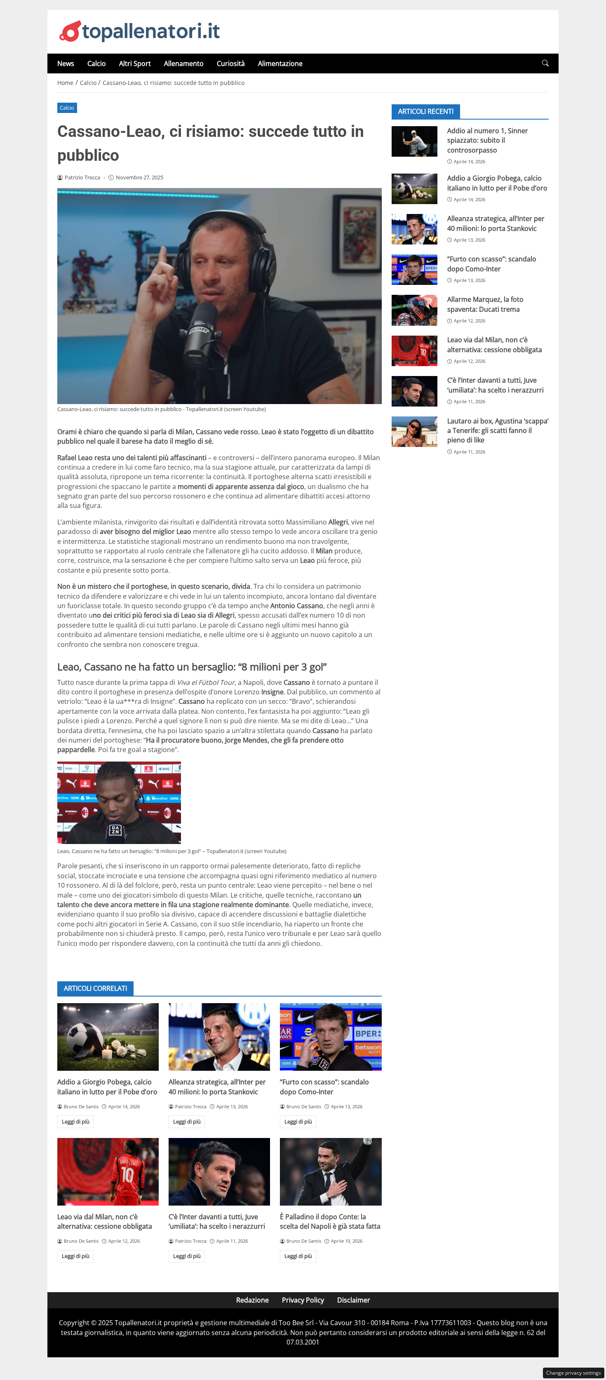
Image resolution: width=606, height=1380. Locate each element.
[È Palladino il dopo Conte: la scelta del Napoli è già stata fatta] (330, 1172)
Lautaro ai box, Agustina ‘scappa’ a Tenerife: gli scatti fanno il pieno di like (498, 430)
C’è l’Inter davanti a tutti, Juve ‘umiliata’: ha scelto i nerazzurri (217, 1221)
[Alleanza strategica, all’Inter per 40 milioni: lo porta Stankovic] (219, 1037)
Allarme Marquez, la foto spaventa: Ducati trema (485, 304)
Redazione (252, 1300)
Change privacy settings (573, 1372)
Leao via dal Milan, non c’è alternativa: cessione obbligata (104, 1221)
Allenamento (184, 63)
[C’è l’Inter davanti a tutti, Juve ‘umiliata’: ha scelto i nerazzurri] (219, 1172)
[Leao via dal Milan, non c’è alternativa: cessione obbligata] (108, 1172)
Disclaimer (353, 1300)
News (65, 63)
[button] (545, 63)
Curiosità (231, 63)
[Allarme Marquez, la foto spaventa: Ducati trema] (414, 310)
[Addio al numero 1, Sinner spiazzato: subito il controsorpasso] (414, 141)
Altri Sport (135, 63)
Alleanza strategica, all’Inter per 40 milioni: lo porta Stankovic (217, 1086)
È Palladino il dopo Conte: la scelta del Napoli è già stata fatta (330, 1221)
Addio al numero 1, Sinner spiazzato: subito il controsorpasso (487, 140)
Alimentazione (280, 63)
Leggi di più (75, 1121)
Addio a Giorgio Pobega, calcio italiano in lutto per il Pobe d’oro (107, 1086)
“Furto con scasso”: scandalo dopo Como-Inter (324, 1086)
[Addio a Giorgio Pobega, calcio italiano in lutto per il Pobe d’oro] (108, 1037)
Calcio (96, 63)
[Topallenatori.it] (139, 30)
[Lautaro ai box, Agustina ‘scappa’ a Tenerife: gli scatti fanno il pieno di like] (414, 431)
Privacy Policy (303, 1300)
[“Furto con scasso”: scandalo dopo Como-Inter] (330, 1037)
